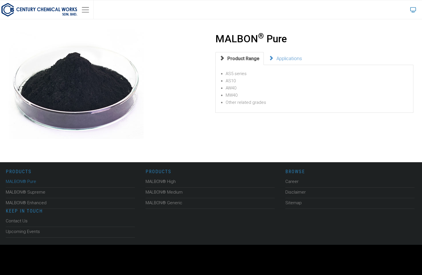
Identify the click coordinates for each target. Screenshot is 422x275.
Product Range (242, 58)
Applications (286, 58)
